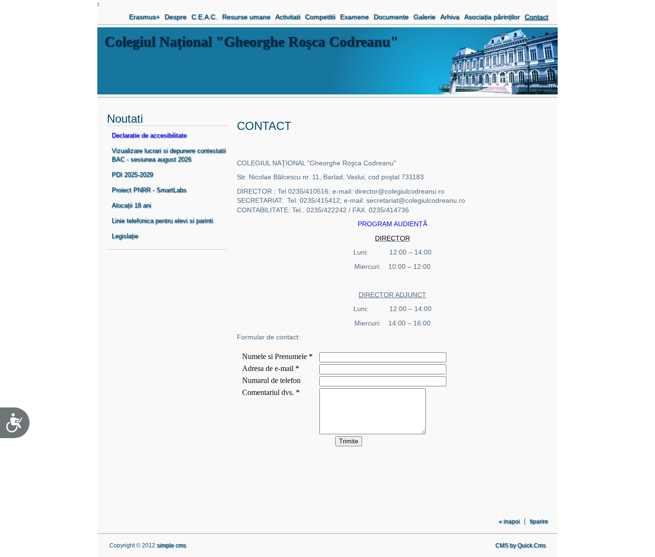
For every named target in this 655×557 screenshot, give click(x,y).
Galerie (424, 17)
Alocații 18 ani (131, 205)
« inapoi (509, 521)
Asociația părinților (492, 17)
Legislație (125, 236)
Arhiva (449, 17)
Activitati (287, 17)
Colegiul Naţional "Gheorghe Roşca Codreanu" (251, 41)
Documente (391, 17)
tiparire (539, 521)
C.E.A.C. (204, 17)
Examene (354, 17)
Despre (175, 17)
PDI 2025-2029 (132, 174)
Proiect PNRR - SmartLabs (149, 190)
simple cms (171, 545)
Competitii (320, 17)
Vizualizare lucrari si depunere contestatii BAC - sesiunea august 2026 (169, 155)
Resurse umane (246, 17)
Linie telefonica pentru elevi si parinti (162, 220)
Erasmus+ (144, 17)
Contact (536, 17)
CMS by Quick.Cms (520, 545)
